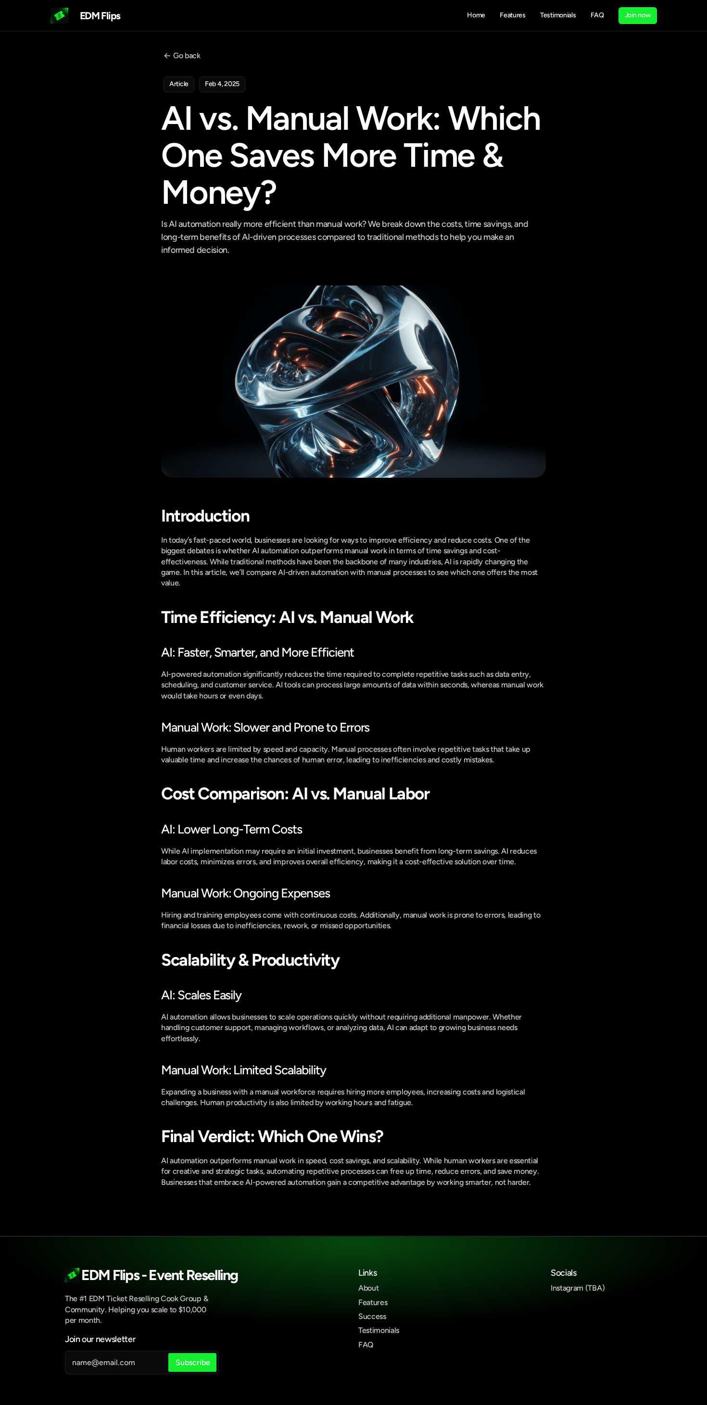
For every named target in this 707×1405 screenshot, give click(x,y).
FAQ (366, 1344)
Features (372, 1302)
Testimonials (378, 1330)
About (368, 1288)
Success (372, 1316)
